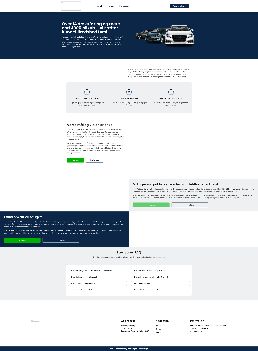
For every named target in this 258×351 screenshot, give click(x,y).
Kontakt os (124, 6)
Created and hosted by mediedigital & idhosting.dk (129, 349)
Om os (111, 6)
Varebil (100, 6)
